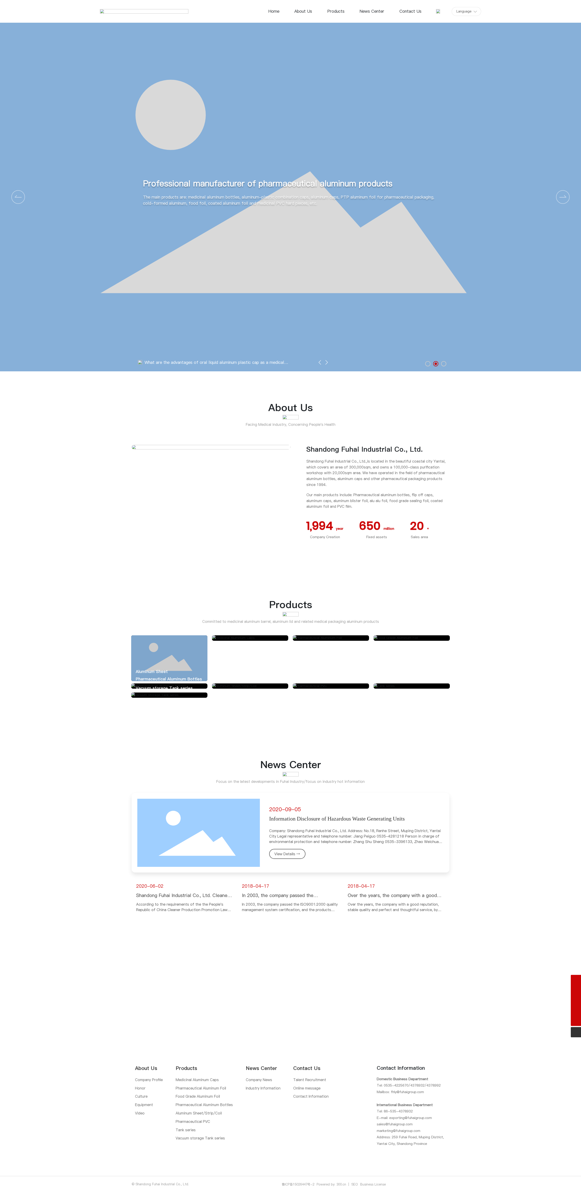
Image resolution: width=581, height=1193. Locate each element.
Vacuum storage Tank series (164, 688)
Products (290, 604)
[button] (563, 197)
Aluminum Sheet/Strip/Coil (243, 679)
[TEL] (576, 980)
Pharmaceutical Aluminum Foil (326, 631)
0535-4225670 (396, 1085)
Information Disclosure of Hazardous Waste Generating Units (337, 819)
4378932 (417, 1085)
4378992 (433, 1085)
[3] (576, 1011)
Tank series (389, 679)
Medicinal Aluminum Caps (242, 631)
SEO (354, 1184)
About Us (290, 407)
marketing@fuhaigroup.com (398, 1130)
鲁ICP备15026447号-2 (298, 1184)
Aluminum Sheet (152, 671)
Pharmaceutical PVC (317, 679)
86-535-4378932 (398, 1111)
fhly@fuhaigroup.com (407, 1091)
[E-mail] (576, 990)
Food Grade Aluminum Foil (404, 631)
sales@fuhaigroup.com (395, 1124)
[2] (576, 1000)
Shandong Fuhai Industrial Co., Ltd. (364, 449)
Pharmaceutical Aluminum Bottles (169, 679)
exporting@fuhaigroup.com (410, 1117)
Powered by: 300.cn (331, 1184)
